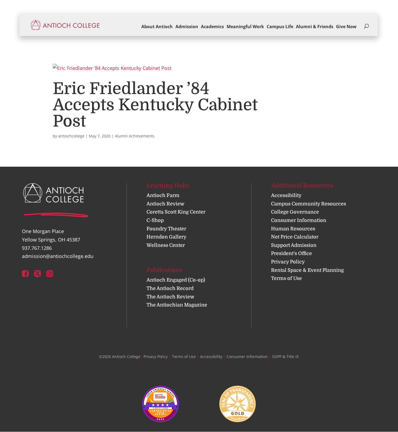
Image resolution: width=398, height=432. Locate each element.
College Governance (295, 212)
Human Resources (293, 228)
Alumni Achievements (134, 135)
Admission (186, 27)
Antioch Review (165, 204)
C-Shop (155, 220)
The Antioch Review (170, 296)
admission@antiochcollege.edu (57, 256)
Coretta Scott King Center (175, 212)
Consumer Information (298, 220)
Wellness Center (165, 245)
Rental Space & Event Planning (307, 270)
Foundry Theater (166, 228)
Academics (212, 27)
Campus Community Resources (308, 204)
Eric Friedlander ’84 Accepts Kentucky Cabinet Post (155, 104)
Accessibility (286, 195)
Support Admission (294, 245)
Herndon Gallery (166, 237)
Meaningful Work (245, 27)
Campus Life (280, 27)
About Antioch (157, 27)
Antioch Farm (163, 195)
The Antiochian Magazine (176, 305)
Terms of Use (286, 278)
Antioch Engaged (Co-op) (175, 280)
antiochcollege (71, 135)
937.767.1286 (37, 248)
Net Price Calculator (294, 237)
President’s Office (291, 253)
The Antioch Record (170, 288)
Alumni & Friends (314, 27)
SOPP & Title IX (285, 356)
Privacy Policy (288, 262)
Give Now (346, 27)
